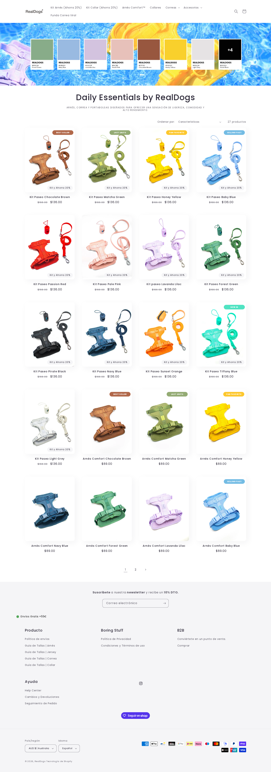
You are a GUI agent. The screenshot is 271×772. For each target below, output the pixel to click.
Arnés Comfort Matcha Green (164, 458)
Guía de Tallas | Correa (41, 658)
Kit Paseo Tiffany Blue (221, 371)
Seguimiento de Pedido (41, 703)
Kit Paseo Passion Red (50, 284)
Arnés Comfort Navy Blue (49, 545)
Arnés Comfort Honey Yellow (221, 458)
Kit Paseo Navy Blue (107, 371)
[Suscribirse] (164, 603)
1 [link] (125, 569)
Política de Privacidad (116, 639)
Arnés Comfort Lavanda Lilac (164, 545)
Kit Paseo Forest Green (221, 284)
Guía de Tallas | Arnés (40, 645)
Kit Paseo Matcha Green (107, 197)
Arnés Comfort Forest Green (107, 545)
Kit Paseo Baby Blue (221, 197)
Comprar (183, 645)
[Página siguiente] (145, 570)
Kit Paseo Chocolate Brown (50, 197)
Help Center (33, 690)
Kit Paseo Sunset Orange (164, 371)
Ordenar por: (166, 122)
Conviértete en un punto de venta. (201, 639)
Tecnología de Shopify (59, 761)
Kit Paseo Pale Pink (107, 284)
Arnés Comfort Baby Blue (221, 545)
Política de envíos (37, 639)
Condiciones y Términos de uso (123, 645)
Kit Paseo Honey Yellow (164, 197)
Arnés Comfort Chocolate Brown (107, 458)
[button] (172, 7)
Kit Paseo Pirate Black (50, 371)
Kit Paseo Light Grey (50, 458)
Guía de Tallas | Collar (40, 665)
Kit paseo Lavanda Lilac (164, 284)
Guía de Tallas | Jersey (40, 652)
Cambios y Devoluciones (42, 697)
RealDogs (40, 761)
